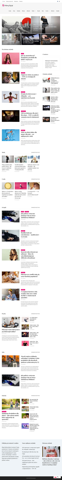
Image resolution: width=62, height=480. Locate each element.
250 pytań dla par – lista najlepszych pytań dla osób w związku (29, 462)
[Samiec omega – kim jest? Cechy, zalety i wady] (25, 325)
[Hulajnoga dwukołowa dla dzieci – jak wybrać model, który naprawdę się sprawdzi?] (11, 404)
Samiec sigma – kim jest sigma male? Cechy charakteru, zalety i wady (34, 334)
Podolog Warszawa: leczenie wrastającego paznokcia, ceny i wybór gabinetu (55, 80)
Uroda (47, 10)
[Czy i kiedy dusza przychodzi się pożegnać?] (25, 318)
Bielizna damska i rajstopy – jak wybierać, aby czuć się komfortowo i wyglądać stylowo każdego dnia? (51, 462)
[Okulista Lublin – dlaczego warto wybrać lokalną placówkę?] (46, 97)
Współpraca (16, 1)
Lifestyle (28, 10)
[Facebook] (58, 1)
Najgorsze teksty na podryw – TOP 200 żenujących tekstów (30, 77)
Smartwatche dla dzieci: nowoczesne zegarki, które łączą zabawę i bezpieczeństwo (34, 416)
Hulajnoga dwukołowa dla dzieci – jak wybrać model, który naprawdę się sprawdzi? (10, 416)
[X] (59, 1)
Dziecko (18, 10)
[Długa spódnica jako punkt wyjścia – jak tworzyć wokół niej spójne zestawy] (45, 27)
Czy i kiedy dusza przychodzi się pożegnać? (33, 319)
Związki (57, 10)
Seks (43, 10)
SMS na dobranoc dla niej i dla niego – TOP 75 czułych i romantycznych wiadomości (30, 115)
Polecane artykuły (47, 443)
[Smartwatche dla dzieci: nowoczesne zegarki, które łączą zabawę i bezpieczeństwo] (25, 414)
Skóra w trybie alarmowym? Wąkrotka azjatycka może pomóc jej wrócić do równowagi (20, 195)
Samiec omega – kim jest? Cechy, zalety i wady (34, 326)
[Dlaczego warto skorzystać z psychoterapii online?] (11, 322)
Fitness (23, 10)
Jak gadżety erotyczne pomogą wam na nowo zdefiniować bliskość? (28, 215)
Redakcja (20, 1)
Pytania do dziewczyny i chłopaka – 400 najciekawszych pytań (28, 96)
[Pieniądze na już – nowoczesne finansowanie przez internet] (46, 117)
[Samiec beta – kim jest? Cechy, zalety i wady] (25, 341)
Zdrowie (52, 10)
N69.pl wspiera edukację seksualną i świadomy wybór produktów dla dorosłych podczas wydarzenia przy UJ (30, 359)
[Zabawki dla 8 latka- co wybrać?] (25, 407)
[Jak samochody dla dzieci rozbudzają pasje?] (25, 399)
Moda (33, 10)
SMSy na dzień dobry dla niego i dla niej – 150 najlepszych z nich (29, 134)
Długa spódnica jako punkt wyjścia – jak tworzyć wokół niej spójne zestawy (55, 90)
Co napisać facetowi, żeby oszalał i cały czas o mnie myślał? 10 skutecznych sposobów (29, 294)
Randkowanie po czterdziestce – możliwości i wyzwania (30, 235)
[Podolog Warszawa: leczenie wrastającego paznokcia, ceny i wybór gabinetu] (16, 27)
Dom (14, 10)
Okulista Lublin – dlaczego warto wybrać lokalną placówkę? (55, 99)
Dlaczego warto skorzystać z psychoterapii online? (11, 330)
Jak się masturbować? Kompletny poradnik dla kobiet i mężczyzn (29, 57)
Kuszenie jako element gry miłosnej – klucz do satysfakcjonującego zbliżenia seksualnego (29, 255)
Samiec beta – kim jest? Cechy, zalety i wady (34, 343)
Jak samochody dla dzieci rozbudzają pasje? (34, 401)
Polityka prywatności (9, 1)
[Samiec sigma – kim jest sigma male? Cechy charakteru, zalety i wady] (25, 333)
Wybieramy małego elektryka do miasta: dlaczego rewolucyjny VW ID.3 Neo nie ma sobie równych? (55, 109)
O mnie (3, 1)
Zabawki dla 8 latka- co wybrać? (34, 407)
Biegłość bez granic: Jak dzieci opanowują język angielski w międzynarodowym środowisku (34, 427)
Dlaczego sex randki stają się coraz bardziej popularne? (30, 275)
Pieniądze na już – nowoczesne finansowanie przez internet (55, 119)
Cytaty (10, 10)
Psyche (38, 10)
